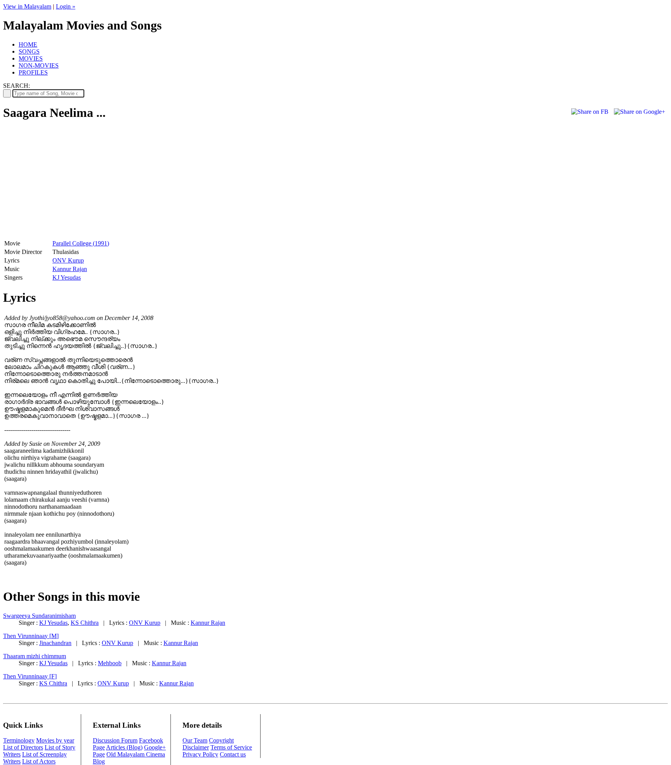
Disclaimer (196, 747)
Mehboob (110, 663)
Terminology (19, 740)
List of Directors (23, 747)
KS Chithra (85, 622)
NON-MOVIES (39, 65)
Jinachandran (55, 643)
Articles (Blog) (124, 747)
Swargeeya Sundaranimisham (39, 615)
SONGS (29, 51)
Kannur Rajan (69, 269)
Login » (65, 6)
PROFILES (33, 72)
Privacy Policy (200, 754)
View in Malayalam (27, 6)
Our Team (195, 740)
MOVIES (31, 58)
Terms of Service (231, 747)
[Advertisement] (68, 183)
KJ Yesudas (66, 277)
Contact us (233, 754)
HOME (28, 44)
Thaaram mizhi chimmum (34, 656)
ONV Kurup (68, 260)
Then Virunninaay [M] (31, 636)
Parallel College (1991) (80, 243)
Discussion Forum (115, 740)
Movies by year (55, 740)
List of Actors (39, 761)
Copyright (221, 740)
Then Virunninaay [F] (30, 676)
